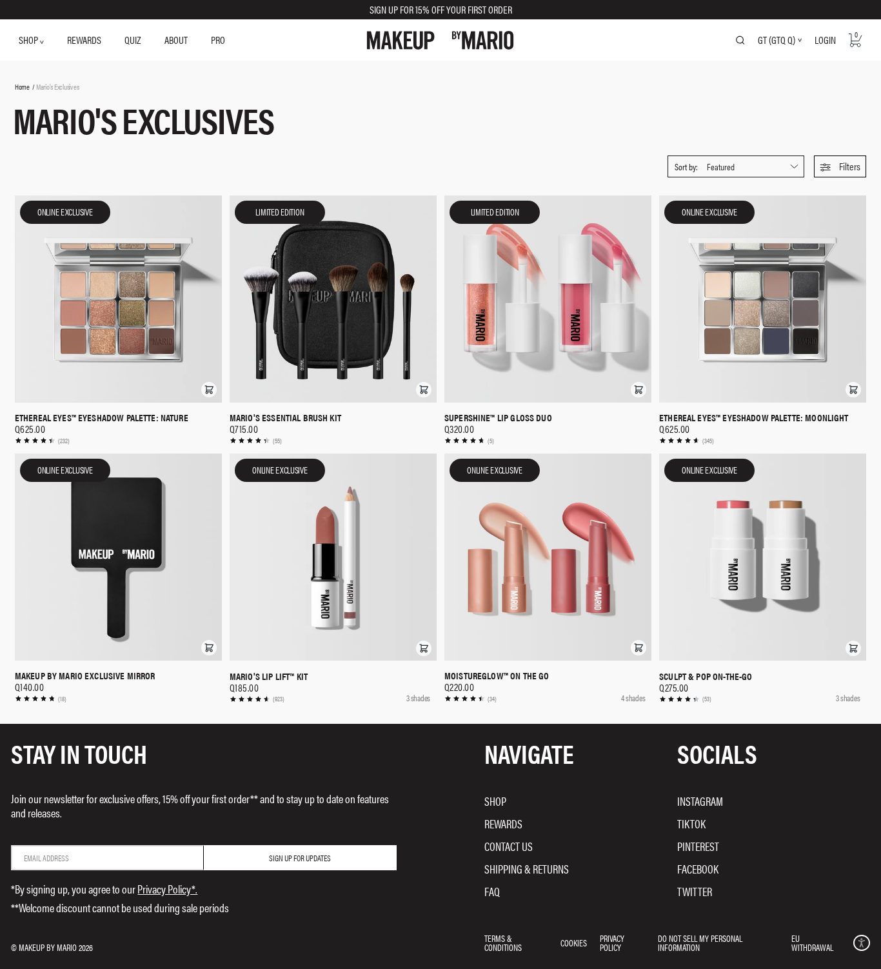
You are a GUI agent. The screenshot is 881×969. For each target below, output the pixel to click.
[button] (840, 166)
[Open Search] (740, 40)
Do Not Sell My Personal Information (700, 943)
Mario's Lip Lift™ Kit (269, 676)
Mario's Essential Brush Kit (285, 417)
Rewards (503, 823)
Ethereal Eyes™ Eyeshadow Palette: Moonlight (753, 417)
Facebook (697, 869)
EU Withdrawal (812, 943)
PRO (218, 39)
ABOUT (176, 39)
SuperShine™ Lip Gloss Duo (498, 417)
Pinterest (698, 846)
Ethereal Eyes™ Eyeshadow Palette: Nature (101, 417)
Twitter (694, 891)
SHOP (29, 39)
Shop (495, 801)
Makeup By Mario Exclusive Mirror (85, 675)
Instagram (700, 801)
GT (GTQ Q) (776, 40)
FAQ (492, 891)
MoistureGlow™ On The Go (496, 675)
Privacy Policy (612, 943)
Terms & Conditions (503, 943)
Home (22, 86)
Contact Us (508, 846)
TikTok (691, 823)
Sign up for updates (300, 858)
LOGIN (825, 39)
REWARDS (84, 39)
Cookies (573, 942)
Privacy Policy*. (167, 889)
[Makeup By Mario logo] (440, 40)
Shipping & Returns (526, 869)
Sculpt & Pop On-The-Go (705, 676)
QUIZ (132, 39)
